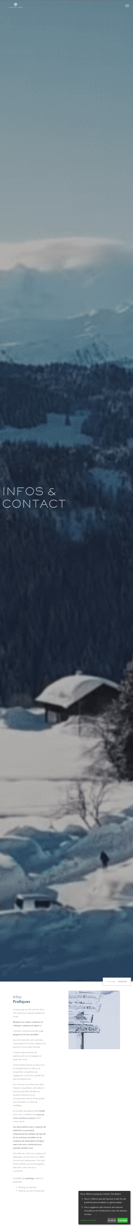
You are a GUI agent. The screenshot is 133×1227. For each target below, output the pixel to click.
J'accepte (122, 1220)
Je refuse (112, 1220)
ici (40, 1025)
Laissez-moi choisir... (88, 1220)
